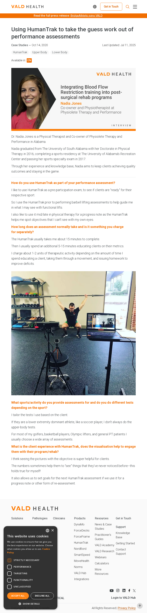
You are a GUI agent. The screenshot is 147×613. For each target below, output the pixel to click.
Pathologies (40, 518)
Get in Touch (111, 6)
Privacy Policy (127, 608)
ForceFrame (82, 536)
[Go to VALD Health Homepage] (27, 6)
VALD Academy (104, 545)
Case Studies (19, 45)
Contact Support (121, 551)
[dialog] (30, 567)
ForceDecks (81, 530)
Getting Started (125, 543)
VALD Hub (80, 573)
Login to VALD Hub (123, 597)
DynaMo (79, 524)
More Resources (101, 571)
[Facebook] (129, 590)
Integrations (81, 579)
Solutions (17, 518)
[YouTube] (111, 590)
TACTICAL (57, 598)
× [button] (52, 530)
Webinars (100, 557)
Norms (78, 567)
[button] (30, 604)
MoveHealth (81, 561)
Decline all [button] (42, 595)
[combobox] (47, 530)
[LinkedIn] (124, 590)
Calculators (102, 563)
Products (80, 518)
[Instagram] (118, 590)
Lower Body (59, 52)
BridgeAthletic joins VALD (86, 15)
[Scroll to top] (140, 606)
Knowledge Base (123, 535)
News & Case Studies (103, 526)
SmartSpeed (82, 555)
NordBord (80, 548)
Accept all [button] (18, 595)
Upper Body (39, 52)
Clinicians (59, 518)
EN (29, 60)
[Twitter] (134, 590)
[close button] (134, 6)
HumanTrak (20, 52)
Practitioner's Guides (103, 537)
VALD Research (104, 551)
